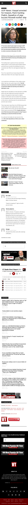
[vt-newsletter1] (11, 421)
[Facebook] (6, 491)
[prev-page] (2, 188)
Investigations (7, 6)
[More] (24, 24)
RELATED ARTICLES (6, 164)
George (8, 229)
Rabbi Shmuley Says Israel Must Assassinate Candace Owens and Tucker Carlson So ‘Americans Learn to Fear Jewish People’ (14, 345)
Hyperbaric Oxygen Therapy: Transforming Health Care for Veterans (15, 183)
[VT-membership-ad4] (14, 260)
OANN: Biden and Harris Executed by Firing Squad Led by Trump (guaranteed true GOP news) (20, 155)
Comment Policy (22, 136)
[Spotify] (24, 491)
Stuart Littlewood (17, 409)
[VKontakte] (12, 495)
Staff (9, 499)
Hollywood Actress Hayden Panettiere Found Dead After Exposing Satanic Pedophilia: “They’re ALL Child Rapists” (14, 371)
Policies (12, 499)
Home (2, 6)
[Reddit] (13, 491)
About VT (4, 136)
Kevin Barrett (15, 405)
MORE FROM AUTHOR (16, 164)
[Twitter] (6, 24)
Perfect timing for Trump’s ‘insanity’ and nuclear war (12, 337)
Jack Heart (19, 408)
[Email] (21, 24)
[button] (2, 3)
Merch (12, 501)
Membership (21, 499)
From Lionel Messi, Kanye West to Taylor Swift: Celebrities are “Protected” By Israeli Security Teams (13, 354)
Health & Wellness (3, 185)
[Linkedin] (15, 24)
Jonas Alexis (8, 405)
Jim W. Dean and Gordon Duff (7, 19)
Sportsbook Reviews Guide (16, 503)
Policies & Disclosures (12, 136)
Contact (20, 501)
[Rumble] (17, 491)
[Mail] (10, 491)
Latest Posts (5, 297)
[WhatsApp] (12, 24)
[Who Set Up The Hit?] (4, 169)
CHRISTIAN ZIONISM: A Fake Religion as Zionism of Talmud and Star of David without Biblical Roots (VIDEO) (14, 318)
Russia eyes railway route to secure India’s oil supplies (14, 362)
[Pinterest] (9, 24)
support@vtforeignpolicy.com (16, 482)
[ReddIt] (18, 24)
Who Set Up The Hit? (13, 168)
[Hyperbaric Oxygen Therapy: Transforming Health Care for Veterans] (4, 183)
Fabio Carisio (13, 408)
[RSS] (20, 491)
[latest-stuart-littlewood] (11, 398)
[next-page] (4, 188)
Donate (16, 499)
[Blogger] (3, 491)
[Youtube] (19, 495)
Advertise (16, 501)
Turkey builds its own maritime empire (12, 311)
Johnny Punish (14, 413)
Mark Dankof (10, 409)
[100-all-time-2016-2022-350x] (12, 454)
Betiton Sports (24, 503)
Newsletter (8, 501)
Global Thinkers (5, 425)
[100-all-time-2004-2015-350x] (12, 448)
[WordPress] (15, 495)
